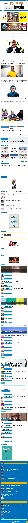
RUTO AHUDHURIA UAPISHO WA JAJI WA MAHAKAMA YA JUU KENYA (11, 485)
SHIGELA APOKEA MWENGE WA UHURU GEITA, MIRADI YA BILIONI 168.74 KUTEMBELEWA (23, 151)
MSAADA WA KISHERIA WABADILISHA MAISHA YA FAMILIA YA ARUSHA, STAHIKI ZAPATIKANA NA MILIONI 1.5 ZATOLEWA (4, 150)
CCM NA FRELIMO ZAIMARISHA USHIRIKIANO (9, 306)
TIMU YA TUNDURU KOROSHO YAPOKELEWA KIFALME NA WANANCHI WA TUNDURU (14, 277)
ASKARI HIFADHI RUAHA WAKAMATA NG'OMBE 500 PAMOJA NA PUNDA (12, 497)
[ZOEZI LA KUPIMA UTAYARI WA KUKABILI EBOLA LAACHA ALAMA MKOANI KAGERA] (2, 290)
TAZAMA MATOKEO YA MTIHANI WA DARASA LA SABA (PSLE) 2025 (11, 207)
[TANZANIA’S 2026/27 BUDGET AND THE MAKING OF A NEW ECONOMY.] (2, 319)
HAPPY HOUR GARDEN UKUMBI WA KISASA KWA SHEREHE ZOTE (11, 281)
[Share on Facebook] (11, 126)
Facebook (25, 161)
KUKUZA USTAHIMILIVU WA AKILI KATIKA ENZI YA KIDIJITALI (9, 418)
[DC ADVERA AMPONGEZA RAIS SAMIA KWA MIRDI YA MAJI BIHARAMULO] (2, 348)
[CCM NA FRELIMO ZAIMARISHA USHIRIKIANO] (2, 308)
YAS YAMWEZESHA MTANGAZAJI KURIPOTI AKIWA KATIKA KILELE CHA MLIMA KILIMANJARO (13, 158)
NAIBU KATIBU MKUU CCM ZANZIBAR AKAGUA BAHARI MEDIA (11, 313)
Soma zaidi (25, 296)
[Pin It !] (11, 128)
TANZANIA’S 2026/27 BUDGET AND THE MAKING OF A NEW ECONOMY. (12, 317)
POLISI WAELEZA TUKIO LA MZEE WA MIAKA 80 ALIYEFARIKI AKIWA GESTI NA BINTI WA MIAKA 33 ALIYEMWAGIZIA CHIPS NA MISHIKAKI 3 (13, 270)
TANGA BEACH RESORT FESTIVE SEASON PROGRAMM (8, 364)
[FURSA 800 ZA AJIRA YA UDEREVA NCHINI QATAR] (2, 402)
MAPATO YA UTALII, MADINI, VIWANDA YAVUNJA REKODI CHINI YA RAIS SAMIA (13, 349)
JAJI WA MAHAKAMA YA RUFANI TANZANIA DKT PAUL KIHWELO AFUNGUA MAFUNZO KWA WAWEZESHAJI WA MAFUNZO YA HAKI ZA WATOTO (14, 440)
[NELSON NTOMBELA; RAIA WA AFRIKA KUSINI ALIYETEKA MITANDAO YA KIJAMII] (2, 276)
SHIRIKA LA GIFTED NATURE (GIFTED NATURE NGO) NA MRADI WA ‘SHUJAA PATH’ (13, 504)
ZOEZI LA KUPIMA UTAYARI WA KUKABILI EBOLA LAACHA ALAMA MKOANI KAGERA (13, 288)
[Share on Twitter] (14, 126)
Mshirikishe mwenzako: (4, 126)
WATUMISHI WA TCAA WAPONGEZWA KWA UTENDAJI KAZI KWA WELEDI (12, 200)
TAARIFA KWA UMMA (4, 389)
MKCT (15, 522)
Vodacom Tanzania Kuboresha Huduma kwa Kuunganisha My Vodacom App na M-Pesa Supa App (15, 403)
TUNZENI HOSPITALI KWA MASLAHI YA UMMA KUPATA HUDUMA (11, 342)
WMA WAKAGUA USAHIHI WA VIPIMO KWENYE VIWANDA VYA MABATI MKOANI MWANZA (23, 158)
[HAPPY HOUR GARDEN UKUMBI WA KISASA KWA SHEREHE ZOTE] (2, 283)
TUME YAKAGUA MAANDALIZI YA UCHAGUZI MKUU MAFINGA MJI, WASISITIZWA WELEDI (14, 396)
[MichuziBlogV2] (14, 3)
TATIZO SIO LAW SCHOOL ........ (7, 432)
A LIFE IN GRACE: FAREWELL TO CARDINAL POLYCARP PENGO (11, 478)
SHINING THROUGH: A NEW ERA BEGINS (8, 494)
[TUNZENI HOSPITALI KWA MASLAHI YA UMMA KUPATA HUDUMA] (2, 344)
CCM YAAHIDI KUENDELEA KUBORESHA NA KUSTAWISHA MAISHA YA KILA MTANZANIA (13, 303)
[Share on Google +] (18, 126)
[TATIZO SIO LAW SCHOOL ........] (2, 434)
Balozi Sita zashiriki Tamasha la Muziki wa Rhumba (9, 488)
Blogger (22, 161)
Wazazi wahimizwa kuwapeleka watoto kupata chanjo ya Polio (4, 158)
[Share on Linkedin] (22, 126)
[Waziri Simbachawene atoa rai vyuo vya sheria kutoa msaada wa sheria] (2, 438)
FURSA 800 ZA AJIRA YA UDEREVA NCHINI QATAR (10, 400)
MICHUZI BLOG (10, 521)
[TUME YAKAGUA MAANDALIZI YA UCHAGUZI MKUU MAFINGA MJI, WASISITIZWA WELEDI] (2, 398)
